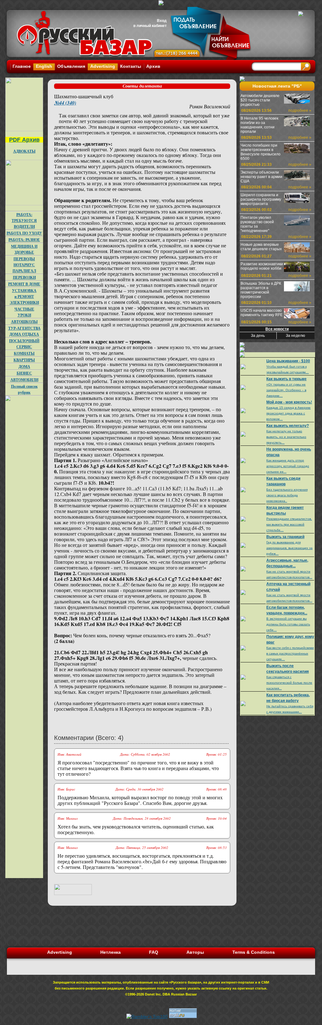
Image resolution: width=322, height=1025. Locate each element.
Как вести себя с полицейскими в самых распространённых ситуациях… (290, 653)
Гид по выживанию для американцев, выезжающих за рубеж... (289, 548)
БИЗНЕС (24, 373)
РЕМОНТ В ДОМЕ (24, 284)
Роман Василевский (209, 106)
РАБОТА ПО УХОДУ (24, 233)
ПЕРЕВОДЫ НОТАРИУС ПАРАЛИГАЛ (24, 264)
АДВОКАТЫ (24, 151)
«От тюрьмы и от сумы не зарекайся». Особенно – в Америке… (286, 390)
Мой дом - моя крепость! (289, 402)
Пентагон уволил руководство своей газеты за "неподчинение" (257, 224)
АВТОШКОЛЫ (24, 321)
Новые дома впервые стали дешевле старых (261, 246)
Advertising (102, 66)
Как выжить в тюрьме (286, 379)
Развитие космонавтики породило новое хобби (262, 266)
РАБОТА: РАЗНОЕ (24, 239)
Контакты (130, 66)
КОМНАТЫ (24, 353)
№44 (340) (65, 102)
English (44, 66)
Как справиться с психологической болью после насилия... (289, 682)
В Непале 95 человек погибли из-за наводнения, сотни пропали (259, 125)
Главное (22, 66)
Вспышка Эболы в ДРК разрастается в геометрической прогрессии (261, 290)
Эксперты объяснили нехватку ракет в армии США (261, 176)
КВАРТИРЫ (24, 360)
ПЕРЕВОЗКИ (24, 277)
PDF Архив (24, 140)
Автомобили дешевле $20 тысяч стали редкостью (260, 100)
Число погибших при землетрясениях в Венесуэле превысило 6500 (260, 152)
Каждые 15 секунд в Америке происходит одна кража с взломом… (288, 413)
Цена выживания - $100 (288, 361)
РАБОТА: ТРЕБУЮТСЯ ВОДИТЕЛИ (24, 220)
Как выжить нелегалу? (287, 425)
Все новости (277, 329)
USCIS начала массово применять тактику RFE (262, 312)
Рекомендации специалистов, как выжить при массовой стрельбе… (289, 524)
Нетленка (110, 952)
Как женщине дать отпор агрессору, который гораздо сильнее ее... (287, 466)
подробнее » (299, 110)
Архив (153, 66)
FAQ (153, 952)
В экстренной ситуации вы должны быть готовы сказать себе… (288, 624)
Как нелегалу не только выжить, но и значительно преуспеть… (286, 436)
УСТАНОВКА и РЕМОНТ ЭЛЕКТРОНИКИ (24, 296)
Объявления (71, 66)
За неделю (295, 335)
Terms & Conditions (253, 952)
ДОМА (24, 366)
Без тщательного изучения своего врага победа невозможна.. (287, 495)
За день (258, 335)
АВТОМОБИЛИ (24, 379)
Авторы (195, 952)
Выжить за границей (285, 537)
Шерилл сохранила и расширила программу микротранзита (261, 199)
